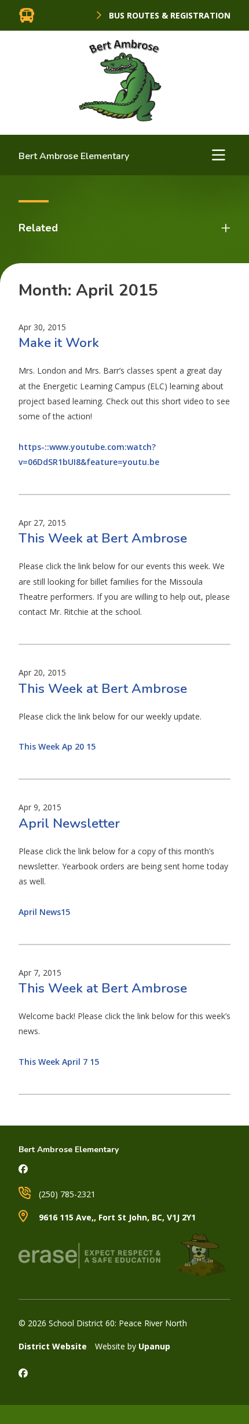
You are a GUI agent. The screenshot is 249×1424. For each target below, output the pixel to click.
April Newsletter (69, 823)
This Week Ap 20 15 (57, 746)
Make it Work (59, 343)
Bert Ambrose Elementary (74, 156)
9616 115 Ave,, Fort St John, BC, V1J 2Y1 (116, 1217)
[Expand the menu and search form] (218, 155)
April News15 (44, 911)
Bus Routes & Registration (168, 15)
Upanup (154, 1346)
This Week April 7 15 (59, 1061)
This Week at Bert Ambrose (103, 538)
